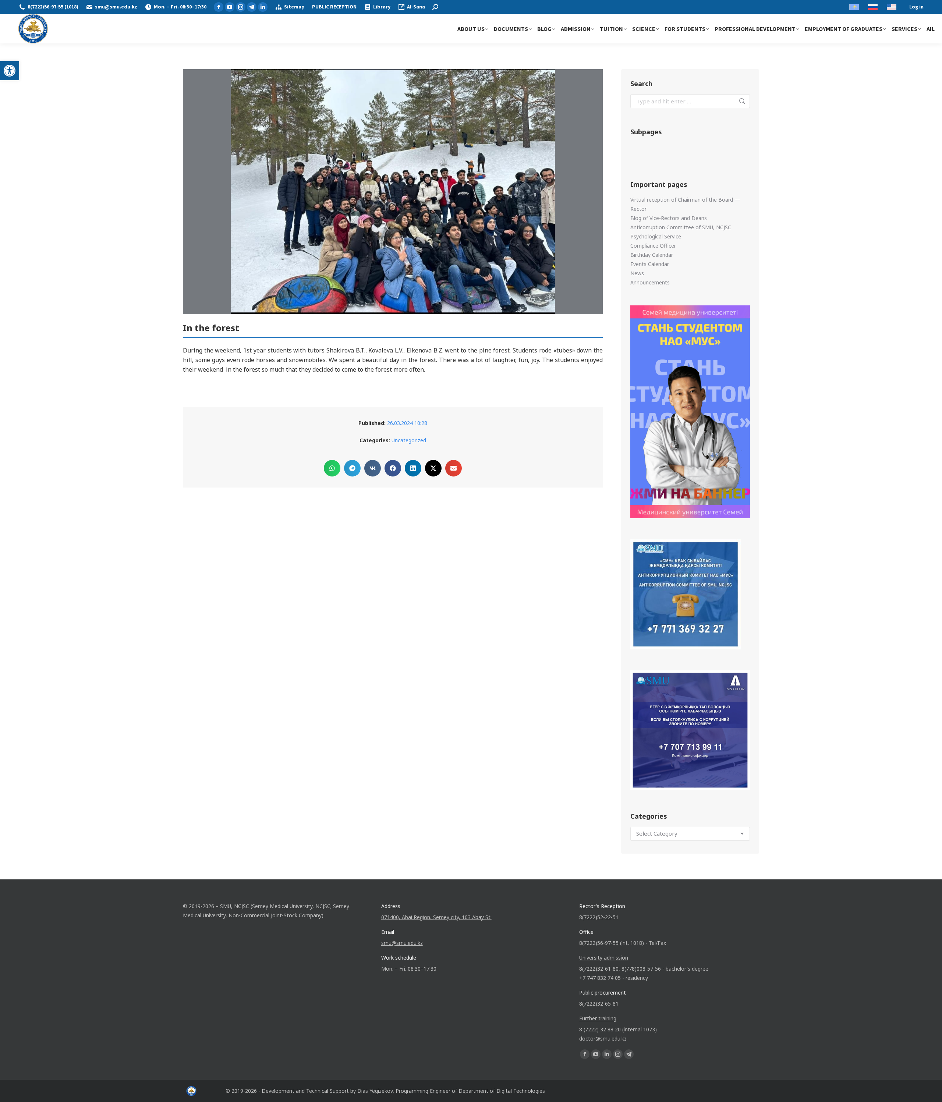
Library (381, 7)
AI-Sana (416, 7)
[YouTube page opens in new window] (229, 7)
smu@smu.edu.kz (116, 7)
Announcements (650, 282)
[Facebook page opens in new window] (218, 7)
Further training (597, 1018)
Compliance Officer (653, 245)
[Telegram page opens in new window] (251, 7)
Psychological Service (655, 236)
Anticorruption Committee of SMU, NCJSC (680, 227)
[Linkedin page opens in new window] (263, 7)
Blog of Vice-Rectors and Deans (668, 218)
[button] (9, 70)
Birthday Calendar (651, 254)
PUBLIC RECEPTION (334, 7)
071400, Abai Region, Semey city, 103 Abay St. (436, 917)
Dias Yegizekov (375, 1090)
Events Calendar (649, 264)
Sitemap (294, 7)
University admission (603, 957)
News (637, 273)
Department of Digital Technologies (501, 1090)
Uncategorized (409, 440)
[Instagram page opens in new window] (240, 7)
